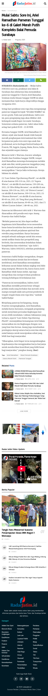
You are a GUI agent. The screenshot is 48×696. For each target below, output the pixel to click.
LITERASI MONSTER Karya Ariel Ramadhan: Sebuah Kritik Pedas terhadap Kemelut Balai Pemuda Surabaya (30, 373)
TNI (34, 655)
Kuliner (19, 632)
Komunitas (20, 629)
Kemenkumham (7, 662)
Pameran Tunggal (25, 358)
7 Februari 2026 (31, 404)
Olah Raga (21, 652)
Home (4, 10)
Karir (39, 689)
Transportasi (37, 661)
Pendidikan (21, 668)
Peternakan (37, 632)
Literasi (19, 645)
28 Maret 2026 (31, 389)
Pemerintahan (22, 665)
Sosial (35, 648)
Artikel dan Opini (7, 625)
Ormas (19, 655)
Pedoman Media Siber (28, 689)
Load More (24, 411)
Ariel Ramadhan (12, 355)
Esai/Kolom (5, 637)
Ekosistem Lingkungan (6, 633)
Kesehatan (5, 666)
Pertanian (36, 629)
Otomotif (20, 658)
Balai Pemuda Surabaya (29, 355)
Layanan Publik (22, 639)
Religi (35, 642)
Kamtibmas (5, 659)
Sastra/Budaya (12, 10)
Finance (4, 644)
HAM (3, 647)
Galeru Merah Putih (9, 358)
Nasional (20, 648)
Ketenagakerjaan (23, 625)
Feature (4, 641)
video (35, 665)
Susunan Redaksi (13, 689)
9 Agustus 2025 (20, 40)
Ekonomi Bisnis (7, 629)
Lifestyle (20, 642)
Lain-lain (20, 635)
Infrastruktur (6, 656)
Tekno (35, 652)
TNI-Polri (36, 658)
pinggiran (36, 635)
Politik (35, 639)
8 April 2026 (30, 379)
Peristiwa (36, 625)
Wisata (35, 668)
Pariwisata (20, 661)
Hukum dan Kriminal (6, 651)
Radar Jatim (7, 40)
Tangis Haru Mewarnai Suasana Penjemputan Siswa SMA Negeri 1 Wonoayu (18, 532)
